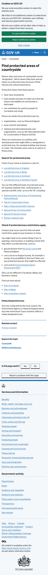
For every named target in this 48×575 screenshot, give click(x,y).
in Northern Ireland (15, 293)
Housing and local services (14, 448)
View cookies (24, 45)
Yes (27, 366)
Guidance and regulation (13, 490)
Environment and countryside (15, 444)
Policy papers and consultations (16, 499)
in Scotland (11, 285)
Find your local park (9, 328)
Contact (29, 526)
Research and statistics (12, 494)
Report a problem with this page (24, 375)
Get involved (7, 512)
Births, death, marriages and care (17, 404)
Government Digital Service (14, 536)
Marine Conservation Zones (16, 202)
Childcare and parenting (13, 413)
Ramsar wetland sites (14, 218)
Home (4, 59)
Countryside (14, 59)
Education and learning (12, 435)
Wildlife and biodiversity (11, 348)
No (37, 366)
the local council (29, 248)
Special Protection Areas (15, 214)
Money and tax (8, 453)
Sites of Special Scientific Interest (19, 206)
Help (4, 523)
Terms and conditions (11, 530)
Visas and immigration (12, 462)
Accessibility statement (12, 526)
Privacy (11, 523)
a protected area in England (16, 168)
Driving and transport (11, 431)
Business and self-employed (14, 408)
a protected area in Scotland (17, 176)
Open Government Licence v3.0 (16, 548)
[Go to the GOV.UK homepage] (11, 52)
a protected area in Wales (15, 172)
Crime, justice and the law (13, 422)
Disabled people (9, 426)
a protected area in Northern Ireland (20, 180)
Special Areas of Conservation (17, 210)
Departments (8, 481)
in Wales (10, 289)
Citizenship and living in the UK (16, 417)
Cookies (20, 523)
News (4, 485)
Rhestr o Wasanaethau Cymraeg (16, 533)
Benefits (5, 399)
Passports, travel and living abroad (17, 457)
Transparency (8, 503)
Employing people (10, 439)
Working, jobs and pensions (14, 466)
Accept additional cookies (24, 33)
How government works (12, 508)
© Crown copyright (24, 569)
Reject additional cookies (24, 39)
